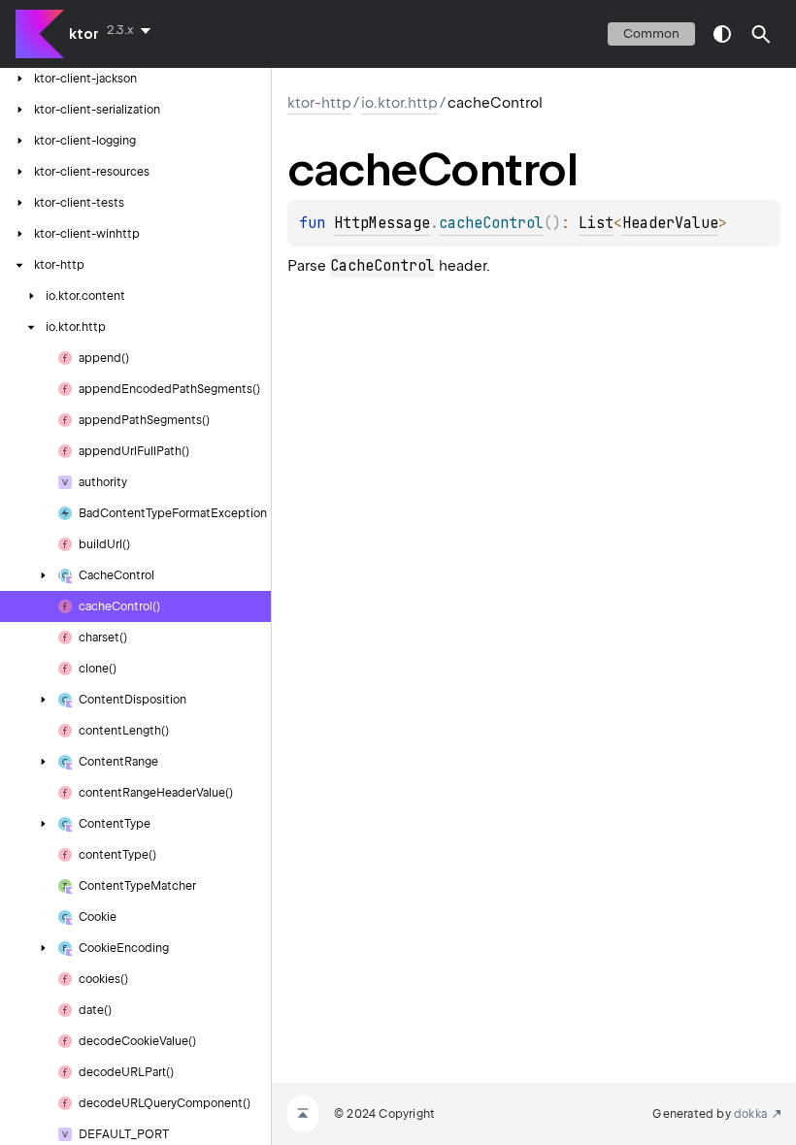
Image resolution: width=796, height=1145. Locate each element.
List (596, 223)
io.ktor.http (399, 103)
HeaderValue (670, 223)
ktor (84, 34)
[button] (761, 34)
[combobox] (132, 30)
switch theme (722, 34)
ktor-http (319, 103)
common (651, 33)
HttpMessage (382, 223)
